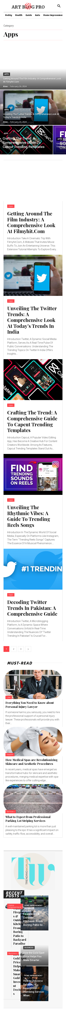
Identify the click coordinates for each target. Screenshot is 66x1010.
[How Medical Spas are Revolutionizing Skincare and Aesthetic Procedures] (33, 741)
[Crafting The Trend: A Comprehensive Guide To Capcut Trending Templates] (26, 140)
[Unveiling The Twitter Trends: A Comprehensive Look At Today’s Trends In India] (33, 275)
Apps (6, 74)
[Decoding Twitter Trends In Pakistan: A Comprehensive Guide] (33, 569)
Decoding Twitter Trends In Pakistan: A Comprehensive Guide (32, 608)
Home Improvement (14, 906)
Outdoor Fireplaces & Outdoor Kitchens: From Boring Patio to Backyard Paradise (19, 925)
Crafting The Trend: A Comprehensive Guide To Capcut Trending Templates (32, 421)
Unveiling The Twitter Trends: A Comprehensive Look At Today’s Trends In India (32, 320)
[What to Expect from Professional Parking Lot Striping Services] (33, 798)
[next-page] (28, 649)
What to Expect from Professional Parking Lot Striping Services (28, 819)
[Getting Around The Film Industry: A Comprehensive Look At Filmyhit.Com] (33, 180)
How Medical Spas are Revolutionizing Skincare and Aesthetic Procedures (31, 762)
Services (11, 811)
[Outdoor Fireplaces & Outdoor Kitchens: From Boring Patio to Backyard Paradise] (34, 912)
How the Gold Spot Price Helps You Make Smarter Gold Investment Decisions (19, 974)
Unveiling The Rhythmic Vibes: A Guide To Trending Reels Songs (28, 516)
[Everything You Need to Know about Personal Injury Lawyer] (33, 684)
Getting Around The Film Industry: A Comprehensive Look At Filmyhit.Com (31, 222)
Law (9, 697)
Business (12, 953)
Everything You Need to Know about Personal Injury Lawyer (29, 704)
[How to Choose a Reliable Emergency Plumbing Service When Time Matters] (34, 983)
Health (10, 754)
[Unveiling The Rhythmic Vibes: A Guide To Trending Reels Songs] (33, 474)
